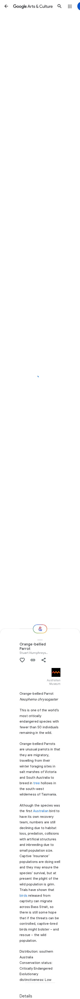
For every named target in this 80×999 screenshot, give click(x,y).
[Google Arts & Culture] (32, 6)
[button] (6, 6)
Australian (40, 811)
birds (23, 896)
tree (36, 783)
